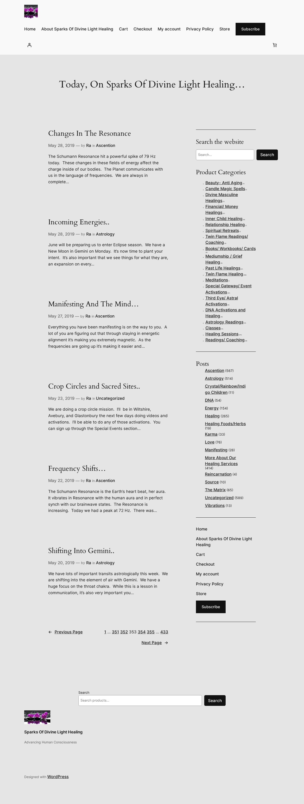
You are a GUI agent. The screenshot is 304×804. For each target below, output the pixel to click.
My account (169, 29)
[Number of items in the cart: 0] (275, 45)
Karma (211, 434)
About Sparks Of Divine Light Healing (77, 29)
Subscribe (250, 29)
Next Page (155, 642)
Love (209, 442)
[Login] (29, 45)
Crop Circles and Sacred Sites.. (94, 386)
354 (142, 632)
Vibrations (215, 505)
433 (164, 632)
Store (224, 29)
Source (212, 482)
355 (151, 632)
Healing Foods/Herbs (225, 423)
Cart (123, 29)
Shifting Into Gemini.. (81, 551)
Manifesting (216, 450)
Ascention (105, 145)
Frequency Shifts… (77, 469)
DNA (209, 400)
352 (124, 632)
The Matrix (215, 489)
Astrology (105, 234)
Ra (88, 145)
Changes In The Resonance (89, 134)
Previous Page (65, 632)
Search (83, 692)
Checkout (142, 29)
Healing (212, 416)
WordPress (58, 776)
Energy (212, 408)
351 (115, 632)
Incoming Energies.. (78, 222)
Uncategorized (110, 398)
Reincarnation (218, 474)
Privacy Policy (200, 29)
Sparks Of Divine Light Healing (53, 732)
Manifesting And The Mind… (93, 304)
